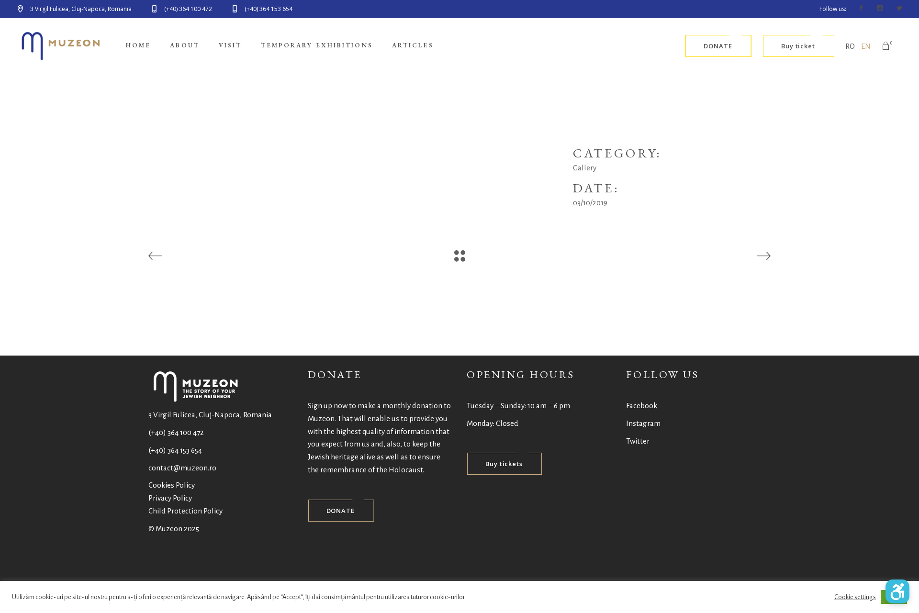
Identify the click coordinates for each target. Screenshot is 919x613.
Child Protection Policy (185, 511)
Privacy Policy (170, 498)
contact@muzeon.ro (182, 468)
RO (850, 46)
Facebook (641, 405)
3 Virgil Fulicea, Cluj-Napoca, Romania (210, 415)
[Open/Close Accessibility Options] (897, 591)
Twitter (638, 441)
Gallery (584, 168)
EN (866, 46)
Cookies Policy (171, 485)
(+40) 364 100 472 (176, 432)
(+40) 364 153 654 (175, 450)
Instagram (643, 423)
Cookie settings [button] (855, 597)
